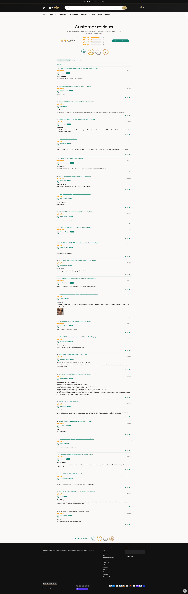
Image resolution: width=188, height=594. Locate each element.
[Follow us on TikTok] (88, 586)
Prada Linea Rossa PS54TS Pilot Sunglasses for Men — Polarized (77, 119)
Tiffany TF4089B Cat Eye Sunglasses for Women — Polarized (76, 421)
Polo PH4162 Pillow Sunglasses (68, 139)
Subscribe (130, 556)
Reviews (105, 569)
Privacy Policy (106, 576)
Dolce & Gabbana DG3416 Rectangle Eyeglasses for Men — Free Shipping (79, 243)
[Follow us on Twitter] (80, 586)
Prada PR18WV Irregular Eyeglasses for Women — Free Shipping (77, 439)
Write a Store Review (120, 41)
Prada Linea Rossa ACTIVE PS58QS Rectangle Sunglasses (75, 227)
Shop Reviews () (76, 60)
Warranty (105, 560)
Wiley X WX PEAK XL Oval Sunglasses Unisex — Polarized (75, 321)
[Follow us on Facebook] (77, 586)
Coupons (92, 14)
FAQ (104, 564)
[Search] (124, 8)
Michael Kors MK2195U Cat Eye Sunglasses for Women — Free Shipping (79, 294)
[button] (86, 37)
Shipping (105, 555)
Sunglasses (63, 14)
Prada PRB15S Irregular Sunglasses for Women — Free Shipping (77, 211)
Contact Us (106, 562)
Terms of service (107, 571)
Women (52, 14)
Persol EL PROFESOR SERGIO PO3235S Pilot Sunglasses (75, 374)
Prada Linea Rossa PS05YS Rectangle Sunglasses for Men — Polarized (79, 68)
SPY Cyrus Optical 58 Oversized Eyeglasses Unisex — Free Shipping (78, 260)
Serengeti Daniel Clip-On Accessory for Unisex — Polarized (75, 86)
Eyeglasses (74, 14)
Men (44, 14)
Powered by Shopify (47, 588)
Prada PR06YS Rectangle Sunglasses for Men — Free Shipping (76, 454)
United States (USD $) (48, 583)
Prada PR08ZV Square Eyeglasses (69, 401)
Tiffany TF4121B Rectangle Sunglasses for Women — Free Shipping (78, 337)
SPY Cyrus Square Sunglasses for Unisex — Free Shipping (75, 176)
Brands (84, 14)
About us (105, 552)
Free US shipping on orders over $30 (94, 1)
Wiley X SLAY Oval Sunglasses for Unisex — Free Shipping (75, 194)
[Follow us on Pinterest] (86, 586)
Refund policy (106, 574)
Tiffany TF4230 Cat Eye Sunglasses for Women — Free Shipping (77, 101)
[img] (68, 40)
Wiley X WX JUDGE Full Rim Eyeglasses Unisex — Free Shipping (77, 491)
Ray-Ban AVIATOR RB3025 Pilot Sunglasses (71, 158)
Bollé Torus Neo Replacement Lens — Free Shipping (73, 354)
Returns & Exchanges (108, 557)
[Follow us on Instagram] (83, 586)
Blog (104, 550)
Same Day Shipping (104, 14)
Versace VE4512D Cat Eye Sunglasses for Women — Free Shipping (78, 278)
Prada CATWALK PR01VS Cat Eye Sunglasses (72, 474)
